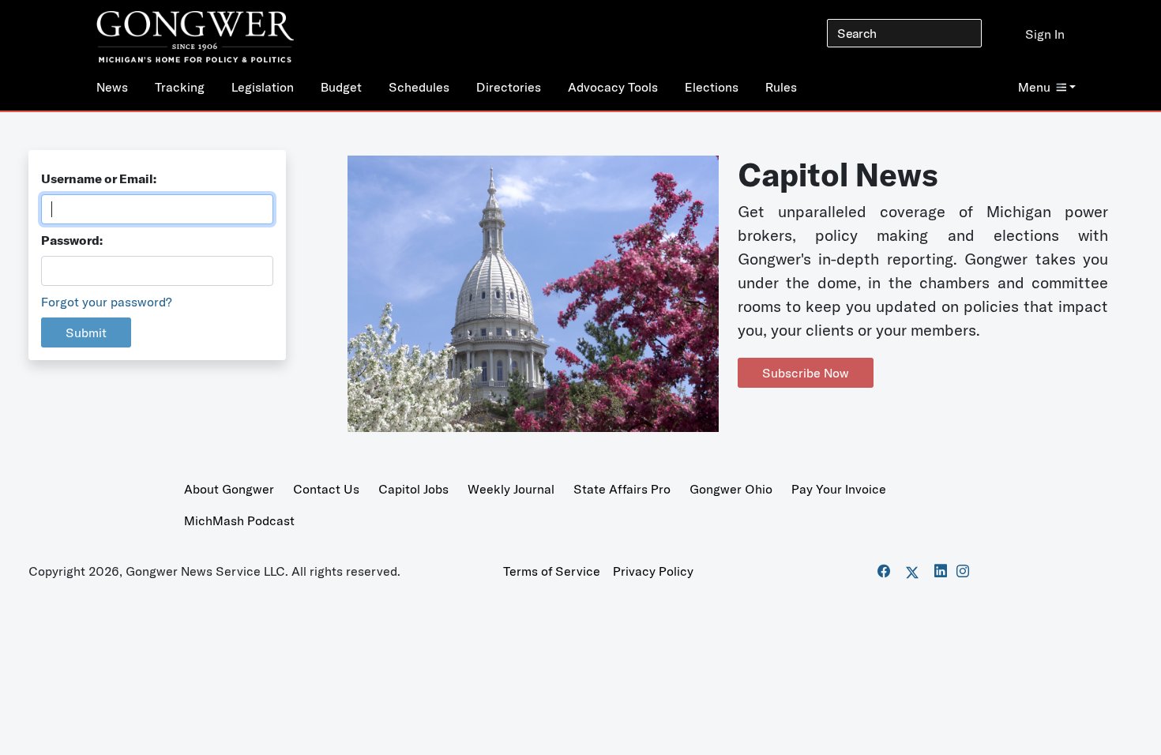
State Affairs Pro (622, 489)
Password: (72, 240)
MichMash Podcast (239, 520)
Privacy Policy (653, 571)
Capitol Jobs (413, 489)
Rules (781, 87)
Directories (508, 87)
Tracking (180, 87)
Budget (341, 87)
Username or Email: (98, 178)
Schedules (419, 87)
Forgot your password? (106, 302)
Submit (86, 332)
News (112, 87)
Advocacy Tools (613, 87)
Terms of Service (551, 571)
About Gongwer (229, 489)
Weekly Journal (511, 489)
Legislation (262, 87)
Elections (711, 87)
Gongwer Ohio (730, 489)
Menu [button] (1034, 87)
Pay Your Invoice (838, 489)
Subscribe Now (805, 373)
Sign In (1045, 34)
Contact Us (326, 489)
